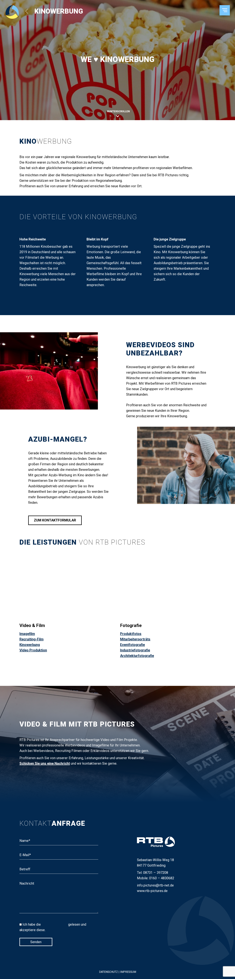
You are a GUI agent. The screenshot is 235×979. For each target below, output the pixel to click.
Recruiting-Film (31, 639)
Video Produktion (33, 650)
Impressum (127, 972)
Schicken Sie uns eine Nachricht (44, 763)
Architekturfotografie (137, 656)
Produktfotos (130, 634)
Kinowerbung (29, 645)
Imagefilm (27, 634)
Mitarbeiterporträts (135, 639)
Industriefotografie (135, 650)
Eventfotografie (132, 645)
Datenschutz (109, 972)
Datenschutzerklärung (54, 924)
